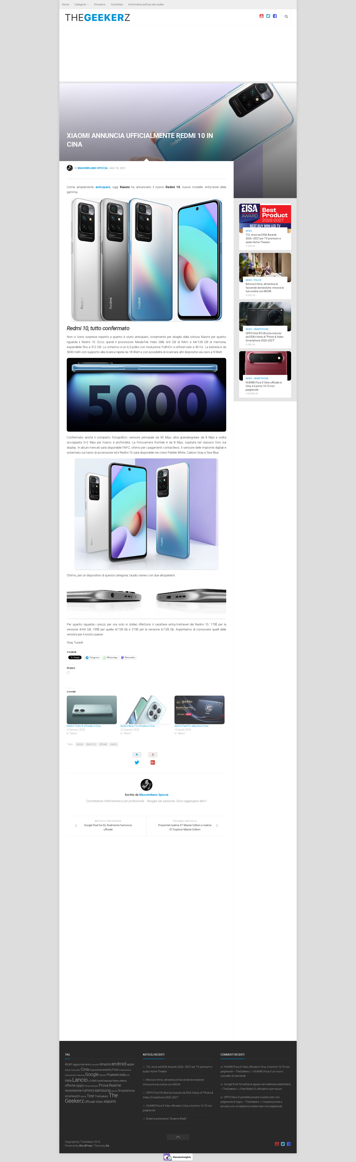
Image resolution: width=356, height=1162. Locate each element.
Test (90, 1096)
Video (99, 1101)
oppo (80, 1085)
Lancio (80, 744)
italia (68, 1080)
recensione (73, 1090)
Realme (115, 1085)
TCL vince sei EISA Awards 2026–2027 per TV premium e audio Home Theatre (263, 238)
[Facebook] (275, 16)
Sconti (114, 1091)
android (119, 1063)
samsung (103, 1090)
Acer (68, 1064)
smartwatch (72, 1096)
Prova (103, 1085)
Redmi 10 (91, 744)
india (122, 1075)
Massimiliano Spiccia (93, 168)
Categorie (80, 4)
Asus (67, 1069)
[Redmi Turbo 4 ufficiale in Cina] (92, 710)
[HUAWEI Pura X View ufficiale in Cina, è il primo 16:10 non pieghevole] (265, 365)
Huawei (113, 1075)
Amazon (105, 1064)
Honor (102, 1074)
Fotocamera (125, 1070)
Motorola (107, 1081)
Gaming (81, 1075)
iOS (127, 1075)
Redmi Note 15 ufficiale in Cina (138, 725)
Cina (85, 1069)
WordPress (86, 1145)
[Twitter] (268, 16)
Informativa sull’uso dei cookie (146, 4)
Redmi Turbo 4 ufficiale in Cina (84, 725)
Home (65, 4)
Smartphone (261, 329)
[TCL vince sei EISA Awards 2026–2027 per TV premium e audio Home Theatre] (265, 218)
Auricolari (75, 1070)
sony (83, 1096)
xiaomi (113, 744)
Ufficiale (103, 744)
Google (92, 1074)
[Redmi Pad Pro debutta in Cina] (199, 710)
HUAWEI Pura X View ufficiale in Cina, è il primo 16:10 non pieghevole (264, 386)
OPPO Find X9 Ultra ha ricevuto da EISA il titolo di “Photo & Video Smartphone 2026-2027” (265, 337)
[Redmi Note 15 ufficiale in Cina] (146, 710)
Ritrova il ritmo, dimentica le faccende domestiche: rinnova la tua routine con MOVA (265, 288)
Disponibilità (96, 1070)
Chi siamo (100, 4)
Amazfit (95, 1065)
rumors (88, 1090)
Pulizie (258, 280)
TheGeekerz (101, 1096)
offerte (70, 1085)
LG (89, 1080)
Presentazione (91, 1086)
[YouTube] (261, 16)
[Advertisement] (178, 54)
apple (130, 1064)
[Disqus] (146, 890)
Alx (107, 1145)
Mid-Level (97, 1080)
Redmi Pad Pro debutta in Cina (191, 725)
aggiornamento (82, 1064)
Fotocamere (70, 1075)
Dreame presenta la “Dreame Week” (166, 1118)
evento (107, 1069)
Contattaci (117, 4)
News (249, 231)
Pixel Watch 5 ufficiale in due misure (261, 1088)
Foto (115, 1069)
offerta (123, 1080)
